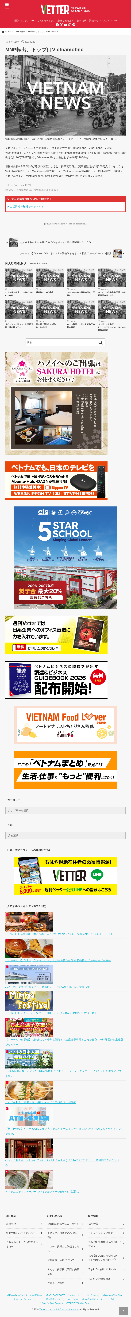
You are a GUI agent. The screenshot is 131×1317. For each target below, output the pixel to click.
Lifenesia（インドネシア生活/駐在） (25, 1295)
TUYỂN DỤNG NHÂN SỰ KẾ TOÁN (105, 1244)
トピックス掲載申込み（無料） (62, 1235)
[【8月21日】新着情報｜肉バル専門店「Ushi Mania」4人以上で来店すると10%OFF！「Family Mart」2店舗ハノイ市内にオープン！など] (29, 929)
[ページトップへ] (123, 1311)
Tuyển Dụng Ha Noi (99, 1278)
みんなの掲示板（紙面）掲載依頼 (63, 1271)
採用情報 (93, 1223)
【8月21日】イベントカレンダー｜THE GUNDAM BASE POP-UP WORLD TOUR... (55, 1013)
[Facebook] (57, 24)
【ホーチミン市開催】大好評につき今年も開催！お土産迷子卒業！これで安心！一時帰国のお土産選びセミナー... (64, 1042)
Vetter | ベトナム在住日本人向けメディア (59, 1309)
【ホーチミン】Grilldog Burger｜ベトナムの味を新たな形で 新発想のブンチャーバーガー (58, 960)
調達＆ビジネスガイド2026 (103, 20)
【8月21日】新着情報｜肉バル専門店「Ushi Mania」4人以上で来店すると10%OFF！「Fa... (59, 933)
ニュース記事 (12, 42)
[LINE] (73, 24)
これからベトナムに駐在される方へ (55, 20)
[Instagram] (69, 24)
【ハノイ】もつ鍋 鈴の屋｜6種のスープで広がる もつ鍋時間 (40, 1102)
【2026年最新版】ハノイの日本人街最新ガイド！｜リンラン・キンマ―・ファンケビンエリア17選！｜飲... (64, 1073)
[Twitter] (61, 24)
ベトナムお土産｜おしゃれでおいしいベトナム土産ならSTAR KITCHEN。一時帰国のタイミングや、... (62, 1163)
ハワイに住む (108, 1299)
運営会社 (11, 1223)
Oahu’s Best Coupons (52, 1303)
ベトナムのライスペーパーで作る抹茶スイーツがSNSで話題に (42, 1191)
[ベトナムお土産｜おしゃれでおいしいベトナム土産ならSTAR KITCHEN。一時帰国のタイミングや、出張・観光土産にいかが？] (29, 1155)
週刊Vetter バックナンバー (20, 1233)
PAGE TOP (124, 1274)
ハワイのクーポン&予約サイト (83, 1299)
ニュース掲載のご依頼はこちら (63, 1248)
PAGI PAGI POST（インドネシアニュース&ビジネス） (73, 1295)
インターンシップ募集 (101, 1233)
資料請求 (81, 20)
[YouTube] (65, 24)
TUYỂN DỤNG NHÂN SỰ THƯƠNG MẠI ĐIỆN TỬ (103, 1258)
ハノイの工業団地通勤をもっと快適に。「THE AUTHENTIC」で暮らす (47, 986)
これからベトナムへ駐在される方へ (22, 1244)
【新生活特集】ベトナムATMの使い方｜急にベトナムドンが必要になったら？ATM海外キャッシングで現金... (64, 1131)
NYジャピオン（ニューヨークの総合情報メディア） (40, 1299)
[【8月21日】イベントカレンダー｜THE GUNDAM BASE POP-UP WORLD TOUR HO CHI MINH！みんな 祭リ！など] (29, 1008)
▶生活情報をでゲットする (25, 206)
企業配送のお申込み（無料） (63, 1223)
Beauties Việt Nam (113, 1295)
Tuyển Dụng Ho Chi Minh (102, 1269)
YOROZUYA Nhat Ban (78, 1303)
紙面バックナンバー (24, 20)
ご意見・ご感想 (56, 1283)
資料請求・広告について (60, 1260)
